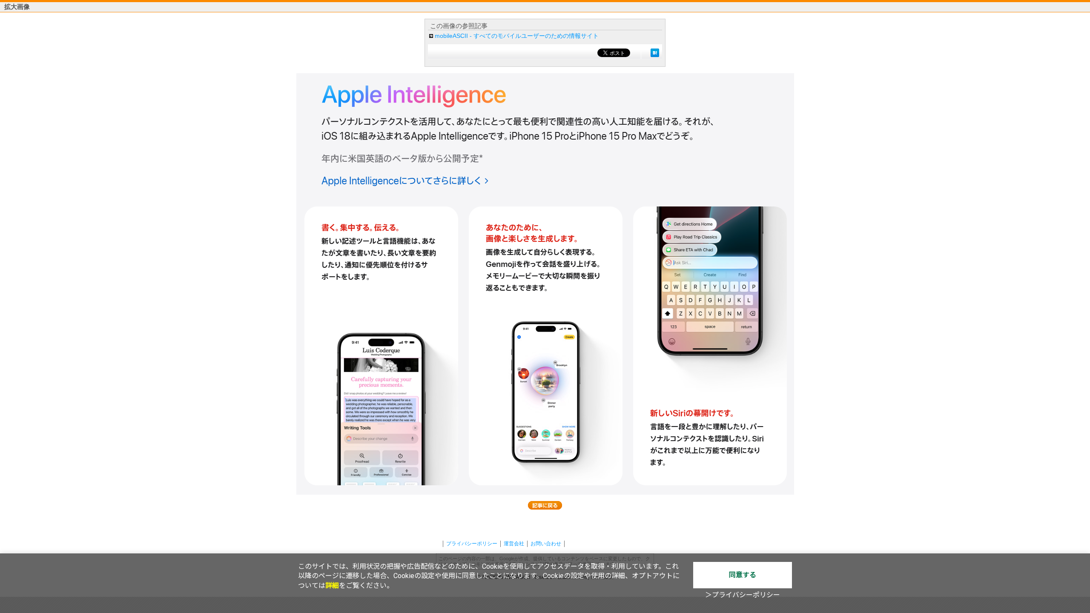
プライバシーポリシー (471, 544)
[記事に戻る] (545, 505)
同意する (742, 575)
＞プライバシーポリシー (742, 595)
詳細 (332, 585)
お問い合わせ (546, 544)
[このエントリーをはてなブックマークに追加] (655, 52)
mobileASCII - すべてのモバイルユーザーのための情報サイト (517, 35)
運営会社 (514, 544)
